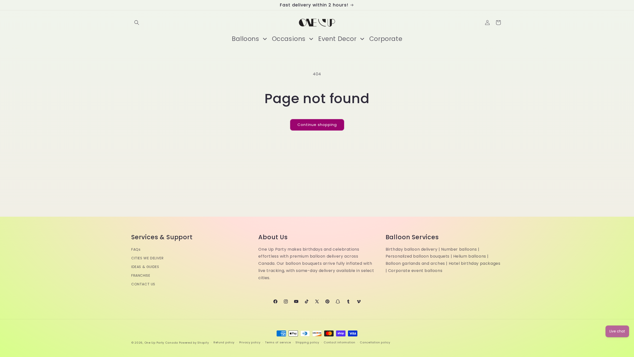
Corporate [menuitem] (385, 38)
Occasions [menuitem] (289, 38)
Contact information (339, 342)
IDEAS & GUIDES (145, 266)
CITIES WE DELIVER (147, 258)
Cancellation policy (375, 342)
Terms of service (278, 342)
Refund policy (224, 342)
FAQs (135, 249)
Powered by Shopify (194, 343)
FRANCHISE (140, 275)
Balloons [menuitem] (245, 38)
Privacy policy (250, 342)
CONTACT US (143, 284)
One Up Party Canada (161, 343)
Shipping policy (307, 342)
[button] (136, 22)
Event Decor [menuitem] (337, 38)
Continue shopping (317, 124)
